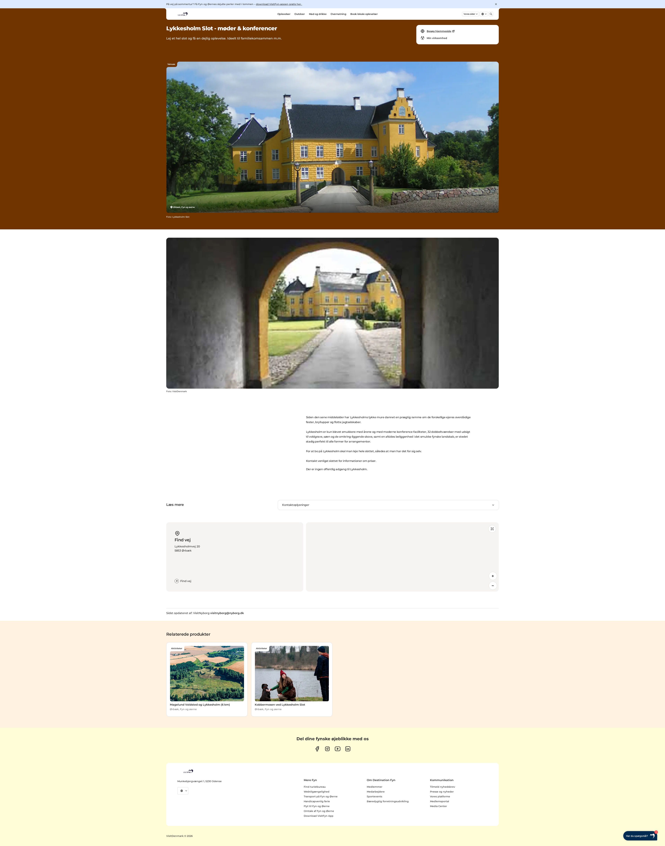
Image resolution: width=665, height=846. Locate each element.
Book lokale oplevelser (364, 14)
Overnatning (338, 14)
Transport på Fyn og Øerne (321, 796)
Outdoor (299, 14)
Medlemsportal (439, 801)
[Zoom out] (493, 585)
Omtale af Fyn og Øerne (319, 811)
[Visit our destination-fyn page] (348, 749)
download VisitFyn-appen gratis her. (279, 4)
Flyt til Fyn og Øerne (317, 806)
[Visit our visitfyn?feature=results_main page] (338, 749)
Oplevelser (283, 14)
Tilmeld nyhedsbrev (442, 786)
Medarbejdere (376, 791)
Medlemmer (374, 786)
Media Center (438, 806)
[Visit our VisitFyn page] (317, 749)
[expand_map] (492, 529)
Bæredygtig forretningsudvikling (388, 801)
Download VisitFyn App (318, 815)
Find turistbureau (315, 786)
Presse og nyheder (442, 791)
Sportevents (374, 796)
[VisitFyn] (187, 771)
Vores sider (469, 14)
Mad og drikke (317, 14)
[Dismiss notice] (496, 4)
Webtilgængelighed (316, 791)
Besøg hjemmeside (439, 31)
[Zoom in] (493, 576)
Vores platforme (440, 796)
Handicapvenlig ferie (317, 801)
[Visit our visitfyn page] (327, 749)
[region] (402, 557)
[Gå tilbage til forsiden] (182, 14)
